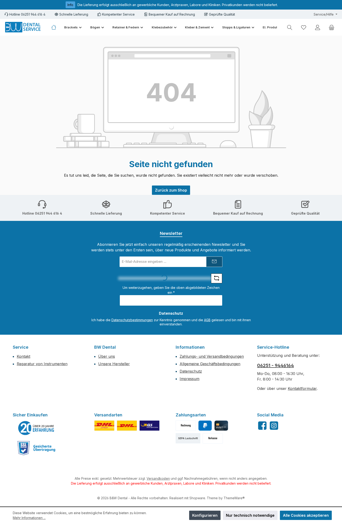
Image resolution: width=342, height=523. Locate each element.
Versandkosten (158, 478)
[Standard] (149, 425)
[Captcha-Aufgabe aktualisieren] (216, 278)
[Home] (55, 27)
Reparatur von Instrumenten (42, 363)
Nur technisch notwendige (250, 515)
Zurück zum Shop (171, 190)
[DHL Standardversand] (127, 425)
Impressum (189, 378)
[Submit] (214, 261)
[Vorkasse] (213, 438)
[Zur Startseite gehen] (23, 27)
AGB (207, 320)
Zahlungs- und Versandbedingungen (212, 356)
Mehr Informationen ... (29, 518)
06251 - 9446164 (275, 365)
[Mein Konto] (317, 27)
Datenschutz (191, 371)
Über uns (106, 356)
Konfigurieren (205, 515)
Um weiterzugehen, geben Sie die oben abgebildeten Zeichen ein (171, 290)
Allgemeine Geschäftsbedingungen (210, 363)
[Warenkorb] (331, 27)
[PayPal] (205, 425)
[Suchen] (289, 27)
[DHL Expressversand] (104, 425)
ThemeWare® (234, 498)
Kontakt (23, 356)
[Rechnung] (186, 425)
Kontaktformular (302, 388)
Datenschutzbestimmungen (132, 320)
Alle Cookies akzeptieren (306, 515)
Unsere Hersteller (114, 363)
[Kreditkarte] (221, 425)
